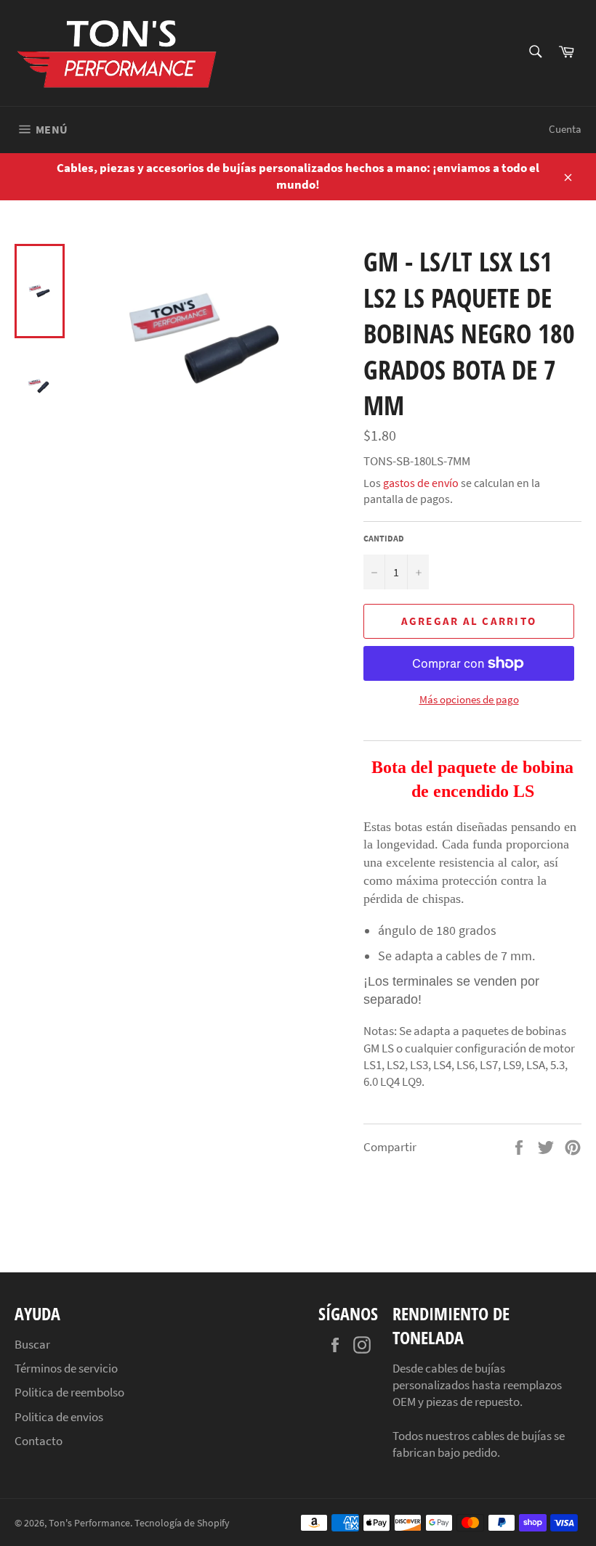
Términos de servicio (66, 1368)
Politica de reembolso (69, 1392)
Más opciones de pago (469, 699)
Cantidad (383, 538)
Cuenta (565, 129)
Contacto (39, 1441)
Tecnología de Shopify (182, 1523)
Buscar (32, 1344)
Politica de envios (59, 1417)
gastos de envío (421, 482)
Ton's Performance (89, 1523)
